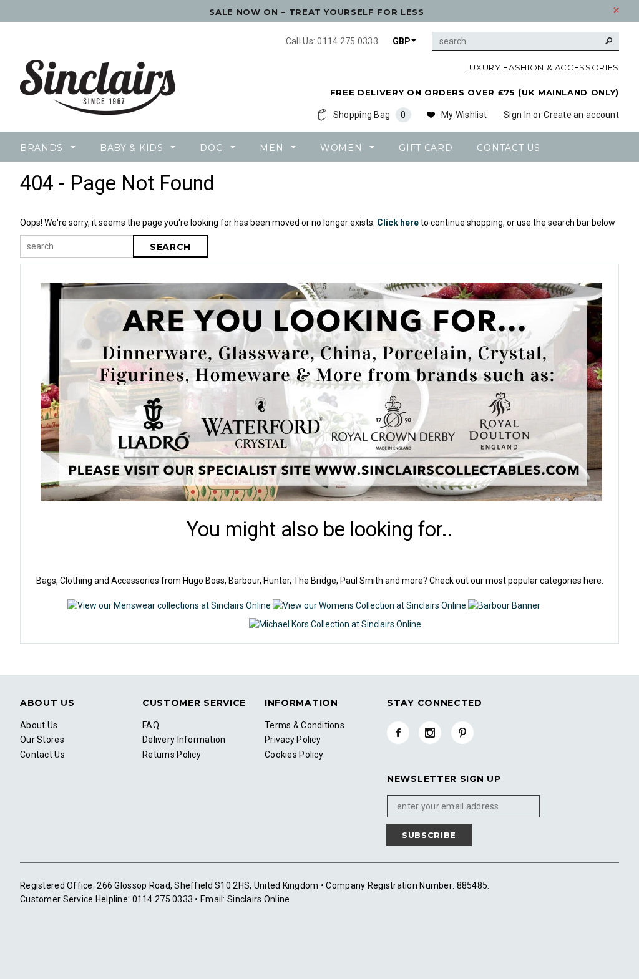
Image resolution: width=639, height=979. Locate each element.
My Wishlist (464, 115)
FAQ (150, 725)
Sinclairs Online (257, 899)
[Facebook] (398, 732)
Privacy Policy (293, 740)
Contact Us (42, 755)
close (616, 10)
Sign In (517, 115)
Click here (399, 223)
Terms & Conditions (304, 725)
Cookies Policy (294, 755)
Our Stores (42, 740)
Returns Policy (171, 755)
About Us (38, 725)
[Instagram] (430, 732)
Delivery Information (184, 740)
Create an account (581, 115)
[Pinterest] (462, 732)
